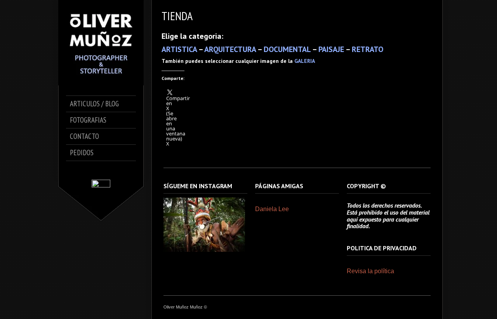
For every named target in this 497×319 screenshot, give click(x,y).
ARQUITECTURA (230, 49)
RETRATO (367, 49)
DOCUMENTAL (287, 49)
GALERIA (304, 60)
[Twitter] (96, 170)
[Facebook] (85, 170)
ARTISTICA (179, 49)
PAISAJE (331, 49)
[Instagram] (106, 170)
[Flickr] (117, 170)
